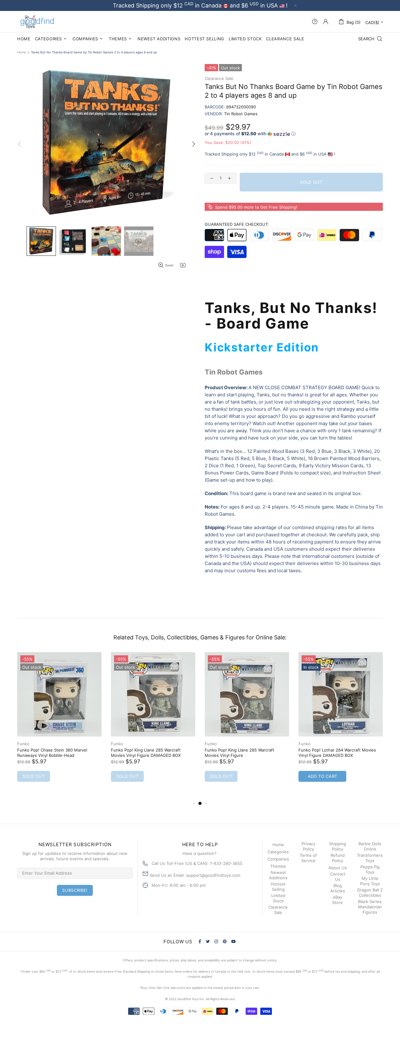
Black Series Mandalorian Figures (370, 907)
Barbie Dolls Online (369, 846)
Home (21, 52)
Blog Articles (337, 888)
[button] (294, 134)
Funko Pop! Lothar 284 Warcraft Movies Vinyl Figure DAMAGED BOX (337, 752)
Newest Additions (278, 875)
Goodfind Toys (37, 22)
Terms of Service (308, 858)
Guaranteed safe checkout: (237, 224)
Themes (278, 866)
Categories (278, 851)
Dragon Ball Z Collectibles (370, 892)
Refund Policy (338, 858)
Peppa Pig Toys (370, 869)
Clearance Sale (219, 78)
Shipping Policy (337, 846)
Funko (23, 743)
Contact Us (337, 876)
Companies (278, 858)
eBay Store (337, 900)
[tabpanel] (59, 723)
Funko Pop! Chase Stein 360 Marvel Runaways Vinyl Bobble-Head (52, 752)
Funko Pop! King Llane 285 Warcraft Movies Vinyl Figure (239, 752)
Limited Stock (278, 898)
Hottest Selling (278, 886)
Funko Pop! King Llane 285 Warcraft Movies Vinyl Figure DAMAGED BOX (146, 752)
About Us (337, 867)
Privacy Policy (308, 846)
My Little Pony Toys (370, 881)
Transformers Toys (370, 858)
